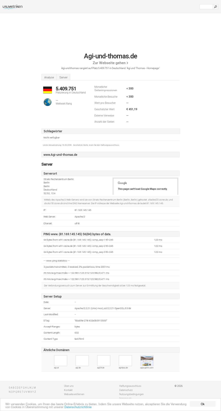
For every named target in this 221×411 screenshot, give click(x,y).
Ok (203, 404)
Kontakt (68, 390)
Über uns (69, 386)
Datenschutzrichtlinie (78, 407)
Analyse (49, 77)
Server (63, 77)
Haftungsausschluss (130, 386)
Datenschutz (126, 390)
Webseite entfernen (74, 394)
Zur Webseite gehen (109, 63)
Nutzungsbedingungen (131, 394)
